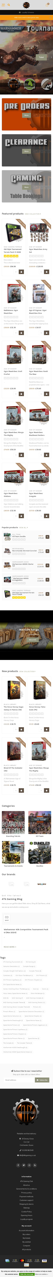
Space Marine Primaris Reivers (14, 1038)
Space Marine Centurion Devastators (31, 1011)
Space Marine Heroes (33, 1020)
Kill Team (31, 812)
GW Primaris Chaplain (33, 980)
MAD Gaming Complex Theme (14, 1002)
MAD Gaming (17, 998)
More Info (32, 640)
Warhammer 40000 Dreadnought (15, 1047)
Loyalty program (26, 1219)
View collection (32, 214)
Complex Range (29, 966)
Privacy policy (26, 1193)
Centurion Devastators (11, 966)
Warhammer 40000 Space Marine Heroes (17, 1052)
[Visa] (44, 1261)
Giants (45, 989)
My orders (26, 1234)
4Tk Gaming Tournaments (12, 962)
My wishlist (26, 1242)
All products (26, 1249)
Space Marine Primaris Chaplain (14, 1034)
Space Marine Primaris (11, 1025)
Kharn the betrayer (37, 993)
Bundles (31, 842)
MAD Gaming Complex (34, 998)
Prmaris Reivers (9, 1011)
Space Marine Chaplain (33, 1016)
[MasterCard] (22, 1261)
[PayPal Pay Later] (37, 1261)
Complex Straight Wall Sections (14, 971)
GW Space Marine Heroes (12, 984)
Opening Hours (26, 1215)
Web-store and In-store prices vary (26, 17)
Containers (7, 975)
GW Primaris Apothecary (12, 980)
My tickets (26, 1238)
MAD (6, 998)
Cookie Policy (26, 1212)
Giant (36, 989)
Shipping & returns (26, 1204)
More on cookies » (41, 1274)
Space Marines (33, 1038)
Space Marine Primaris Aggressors (35, 1025)
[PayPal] (29, 1261)
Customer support (26, 1200)
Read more (9, 947)
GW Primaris (41, 975)
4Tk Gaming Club (26, 1181)
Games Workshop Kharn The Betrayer (16, 989)
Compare (26, 1246)
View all (23, 527)
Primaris (37, 1007)
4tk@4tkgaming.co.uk (27, 1155)
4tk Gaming (31, 962)
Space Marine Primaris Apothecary (15, 1029)
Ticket (41, 57)
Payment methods (26, 1196)
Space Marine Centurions (12, 1016)
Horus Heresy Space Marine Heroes (15, 993)
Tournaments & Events (10, 842)
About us (26, 1185)
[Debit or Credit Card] (15, 1261)
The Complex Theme (24, 1043)
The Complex (8, 1043)
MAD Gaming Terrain (36, 1002)
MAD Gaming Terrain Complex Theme (16, 1007)
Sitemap (26, 1208)
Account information (26, 1230)
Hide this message (26, 1274)
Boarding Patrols (8, 812)
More (26, 115)
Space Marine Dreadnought (13, 1020)
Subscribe (43, 1080)
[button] (2, 57)
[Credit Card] (7, 1261)
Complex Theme (35, 971)
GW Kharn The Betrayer (24, 975)
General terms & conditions (26, 1189)
